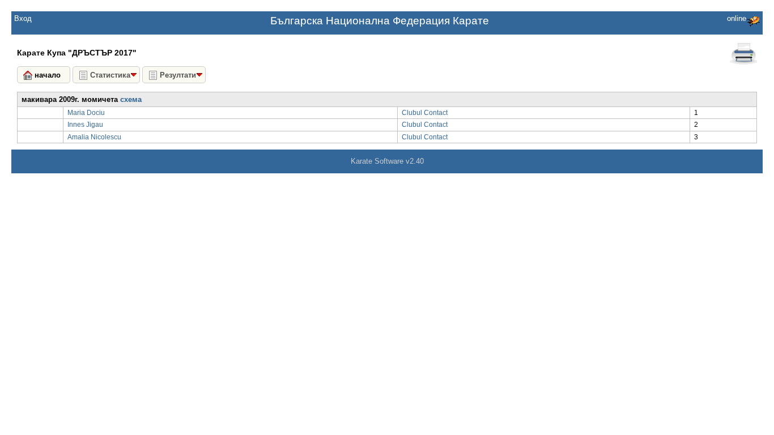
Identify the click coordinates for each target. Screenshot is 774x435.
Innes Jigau (85, 125)
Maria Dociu (86, 113)
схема (131, 99)
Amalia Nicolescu (94, 137)
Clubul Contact (425, 113)
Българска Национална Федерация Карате (379, 21)
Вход (23, 18)
